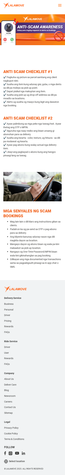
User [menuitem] (6, 352)
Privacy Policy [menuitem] (11, 427)
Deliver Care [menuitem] (10, 384)
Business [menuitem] (9, 304)
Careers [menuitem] (8, 401)
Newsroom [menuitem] (10, 396)
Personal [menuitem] (8, 309)
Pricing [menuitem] (7, 321)
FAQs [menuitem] (7, 332)
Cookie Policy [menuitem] (11, 433)
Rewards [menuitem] (8, 326)
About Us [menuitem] (9, 379)
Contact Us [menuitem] (10, 407)
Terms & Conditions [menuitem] (14, 439)
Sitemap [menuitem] (8, 413)
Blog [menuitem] (6, 390)
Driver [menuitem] (7, 315)
